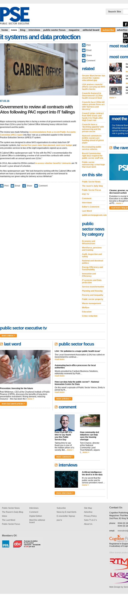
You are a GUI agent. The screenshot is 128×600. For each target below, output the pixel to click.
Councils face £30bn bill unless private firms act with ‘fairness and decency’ (93, 105)
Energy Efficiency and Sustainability (92, 268)
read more (59, 359)
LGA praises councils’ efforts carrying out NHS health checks (93, 86)
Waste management (91, 303)
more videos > (8, 335)
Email (17, 186)
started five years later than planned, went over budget (46, 145)
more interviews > (64, 493)
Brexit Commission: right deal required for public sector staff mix (92, 155)
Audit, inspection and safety (92, 255)
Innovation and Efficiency (89, 275)
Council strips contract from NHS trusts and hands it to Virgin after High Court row (93, 117)
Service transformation (93, 287)
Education (87, 312)
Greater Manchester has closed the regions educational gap (93, 77)
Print (6, 186)
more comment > (64, 457)
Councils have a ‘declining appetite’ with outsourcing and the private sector (93, 128)
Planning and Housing (92, 291)
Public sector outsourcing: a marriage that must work (93, 164)
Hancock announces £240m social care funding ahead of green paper (93, 139)
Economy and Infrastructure (88, 242)
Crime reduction (89, 316)
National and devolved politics (92, 262)
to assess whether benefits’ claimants (53, 163)
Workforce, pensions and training (92, 249)
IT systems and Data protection (92, 281)
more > (30, 399)
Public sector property (92, 299)
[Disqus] (39, 234)
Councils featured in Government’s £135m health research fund (92, 95)
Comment (43, 186)
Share (29, 186)
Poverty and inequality (92, 295)
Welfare (85, 307)
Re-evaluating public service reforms (91, 148)
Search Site (114, 11)
